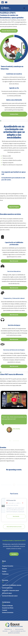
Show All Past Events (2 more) (14, 526)
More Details (16, 516)
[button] (24, 8)
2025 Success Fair (11, 500)
